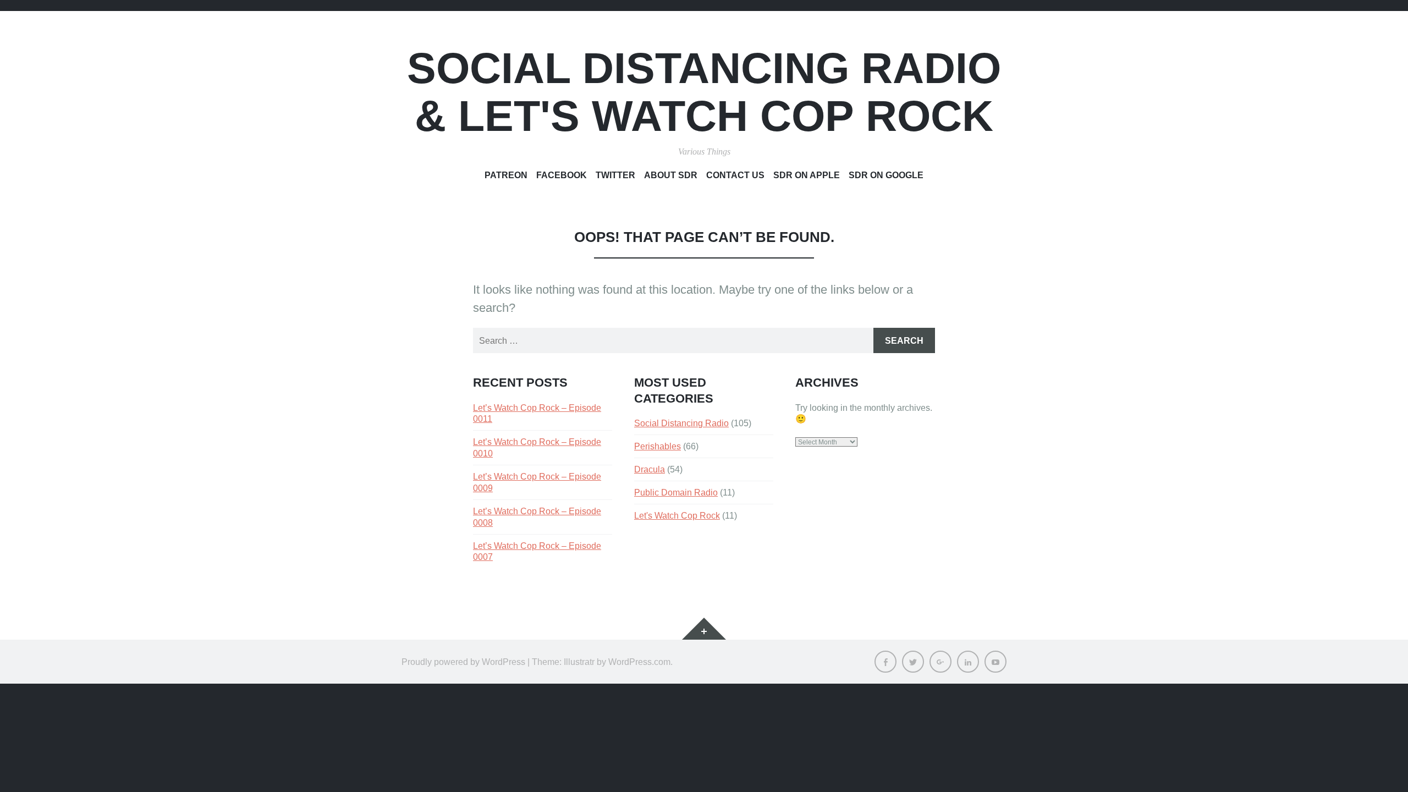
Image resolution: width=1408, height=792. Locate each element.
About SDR (670, 175)
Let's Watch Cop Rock (677, 515)
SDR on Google (886, 175)
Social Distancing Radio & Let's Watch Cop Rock (704, 92)
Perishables (657, 446)
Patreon (506, 175)
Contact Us (735, 175)
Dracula (649, 469)
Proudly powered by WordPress (463, 662)
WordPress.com (639, 662)
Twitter (615, 175)
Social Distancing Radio (681, 423)
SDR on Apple (806, 175)
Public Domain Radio (676, 492)
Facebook (561, 175)
